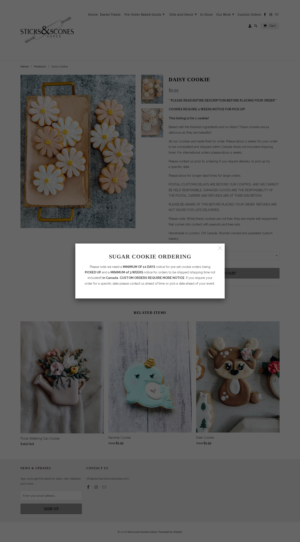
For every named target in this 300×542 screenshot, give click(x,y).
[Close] (220, 248)
